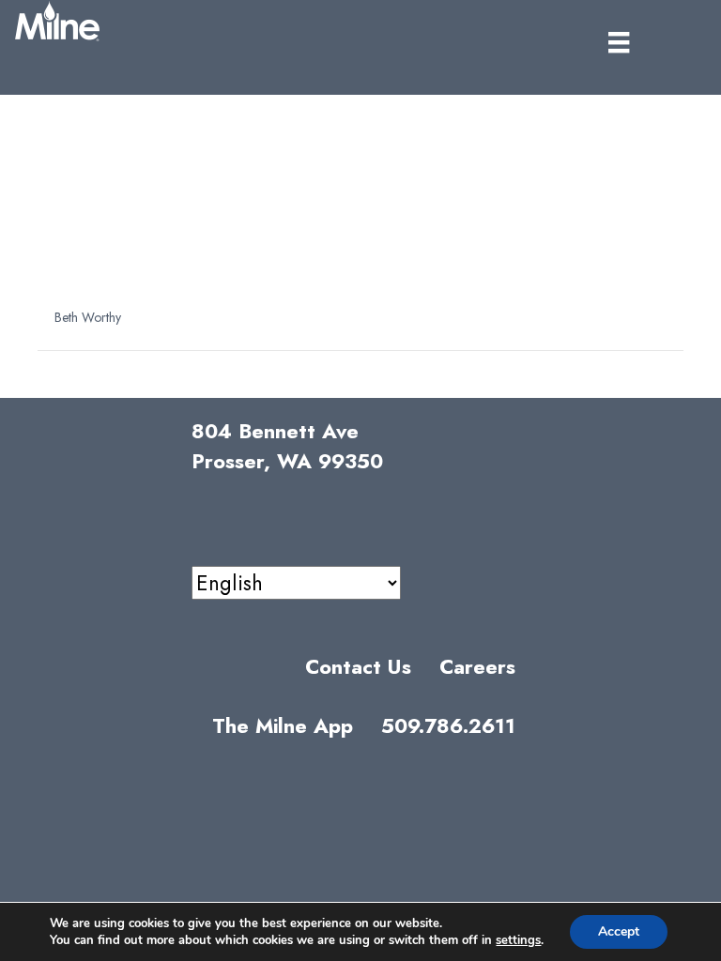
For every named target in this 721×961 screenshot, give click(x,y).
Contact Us (358, 666)
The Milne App (282, 725)
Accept (618, 931)
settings (518, 940)
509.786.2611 (448, 725)
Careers (477, 666)
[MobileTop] (618, 43)
